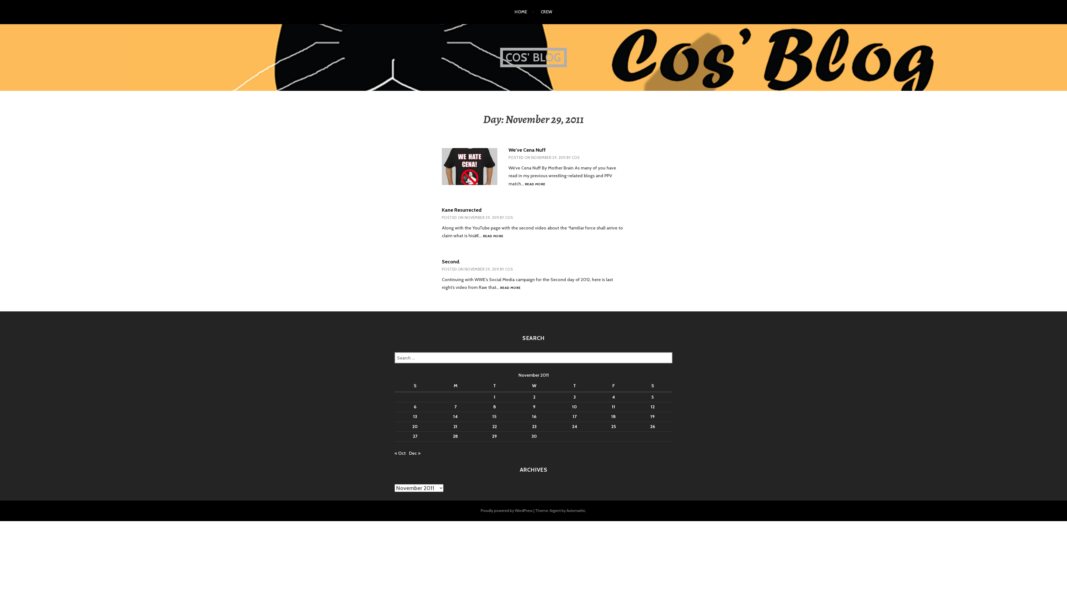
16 (534, 416)
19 (652, 416)
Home (521, 11)
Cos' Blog (534, 57)
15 (494, 416)
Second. (451, 262)
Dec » (414, 453)
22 (494, 426)
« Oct (400, 453)
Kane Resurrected (462, 210)
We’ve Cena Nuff (527, 150)
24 (574, 426)
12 (653, 406)
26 (652, 426)
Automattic (576, 510)
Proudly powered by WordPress (507, 510)
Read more (535, 184)
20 (415, 426)
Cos (576, 157)
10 (574, 406)
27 (415, 436)
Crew (546, 11)
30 (534, 436)
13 (415, 416)
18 (613, 416)
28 (455, 436)
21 (455, 426)
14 (455, 416)
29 (494, 436)
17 (575, 416)
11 (613, 406)
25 (613, 426)
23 (534, 426)
